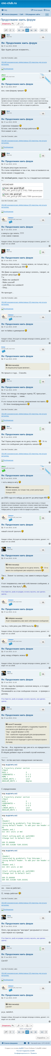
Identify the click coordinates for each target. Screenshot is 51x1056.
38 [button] (31, 30)
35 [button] (19, 30)
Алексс (10, 217)
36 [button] (23, 30)
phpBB (21, 1048)
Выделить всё (11, 765)
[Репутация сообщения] (40, 37)
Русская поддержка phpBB (26, 1050)
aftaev (3, 75)
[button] (6, 30)
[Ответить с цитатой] (43, 37)
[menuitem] (4, 10)
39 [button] (35, 30)
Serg (9, 547)
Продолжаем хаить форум (18, 19)
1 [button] (13, 30)
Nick (8, 35)
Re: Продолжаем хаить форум (19, 43)
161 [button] (42, 30)
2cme (3, 347)
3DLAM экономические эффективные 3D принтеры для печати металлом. (24, 63)
